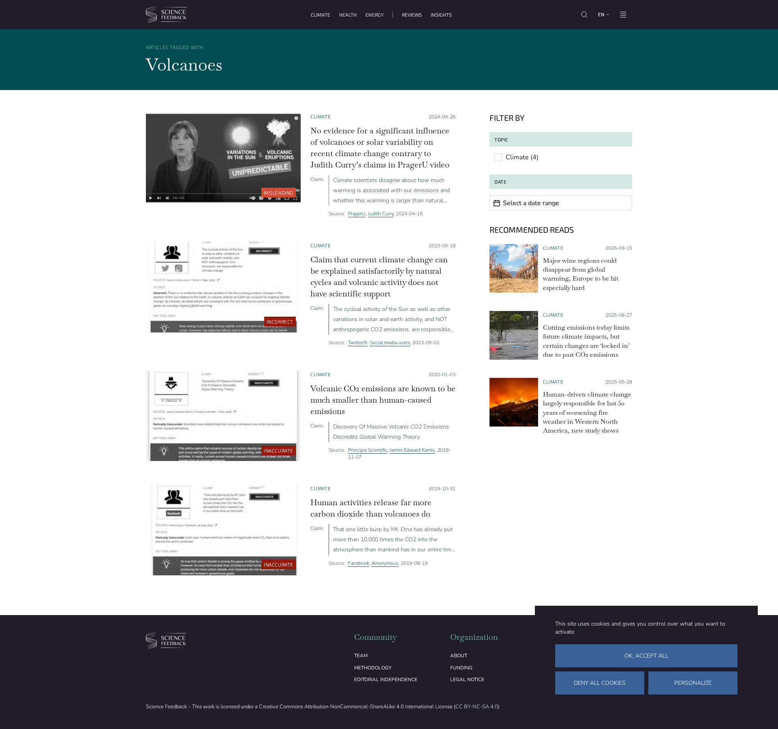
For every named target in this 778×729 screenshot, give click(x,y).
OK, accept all (646, 656)
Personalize (693, 683)
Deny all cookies (600, 683)
